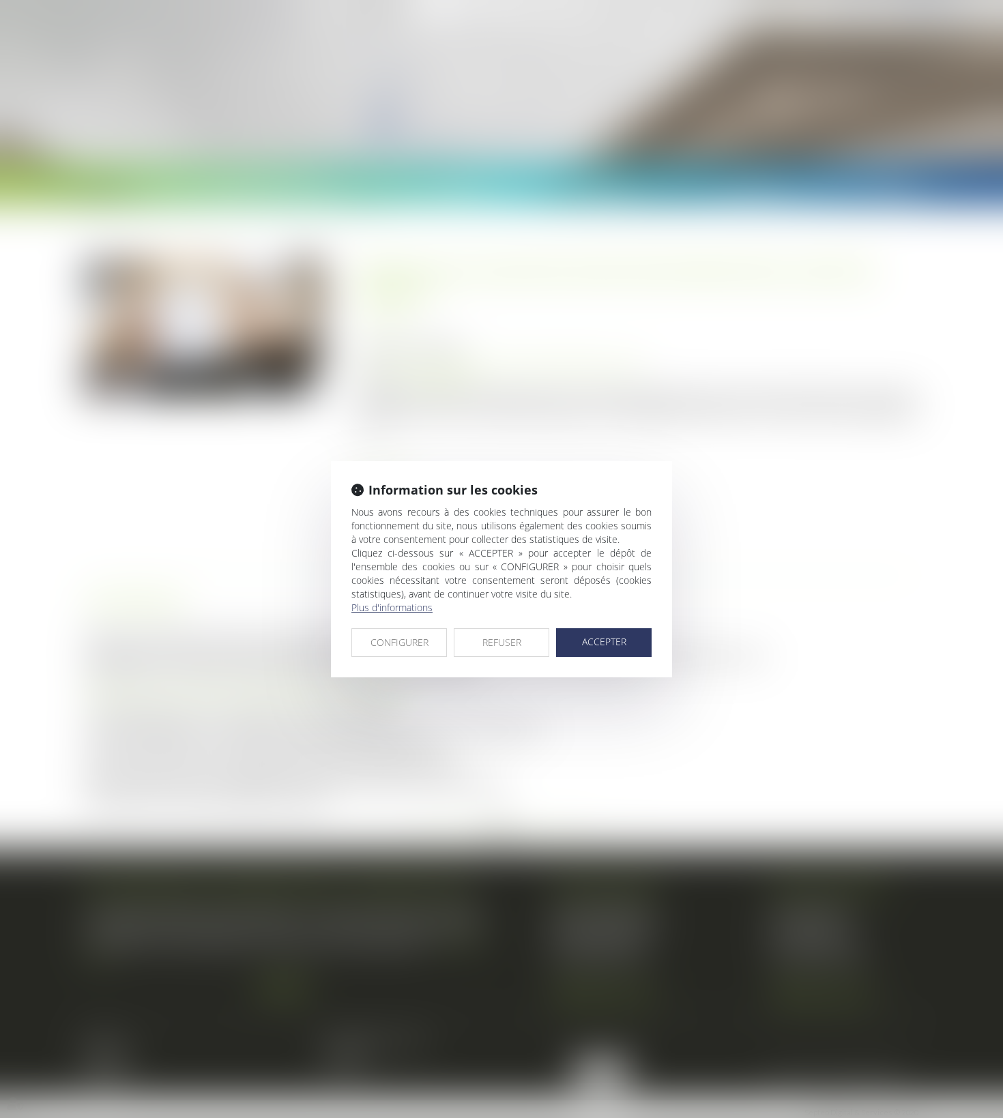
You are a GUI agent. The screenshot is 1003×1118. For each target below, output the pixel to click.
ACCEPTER (604, 641)
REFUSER (501, 642)
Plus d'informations (392, 607)
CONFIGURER (399, 642)
